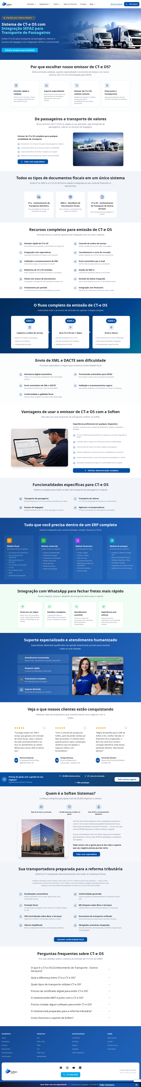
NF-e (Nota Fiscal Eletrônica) (18, 553)
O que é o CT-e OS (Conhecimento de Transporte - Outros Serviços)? (64, 969)
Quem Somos (112, 1038)
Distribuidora (6, 1056)
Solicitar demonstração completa (103, 470)
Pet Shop (75, 1042)
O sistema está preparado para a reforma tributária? (61, 1011)
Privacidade (111, 1049)
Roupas (74, 1045)
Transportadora (7, 1053)
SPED (10, 573)
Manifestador (41, 1056)
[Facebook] (61, 1068)
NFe (38, 1038)
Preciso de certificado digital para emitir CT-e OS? (59, 991)
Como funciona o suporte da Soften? (52, 1017)
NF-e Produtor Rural (16, 570)
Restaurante (6, 1049)
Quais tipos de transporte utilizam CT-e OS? (56, 984)
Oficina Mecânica (78, 1053)
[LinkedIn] (80, 1068)
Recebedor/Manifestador (17, 576)
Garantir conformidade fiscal (70, 939)
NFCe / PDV (41, 1042)
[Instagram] (67, 1068)
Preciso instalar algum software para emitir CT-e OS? (61, 1004)
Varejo (4, 1038)
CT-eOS (11, 567)
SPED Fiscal (41, 1053)
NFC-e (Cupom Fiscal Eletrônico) (16, 556)
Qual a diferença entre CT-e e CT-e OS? (53, 977)
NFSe (38, 1045)
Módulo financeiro (84, 546)
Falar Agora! (133, 4)
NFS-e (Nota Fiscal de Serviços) (16, 561)
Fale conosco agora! (127, 779)
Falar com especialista (34, 161)
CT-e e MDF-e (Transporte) (18, 565)
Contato (110, 1042)
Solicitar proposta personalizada (20, 50)
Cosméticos (76, 1038)
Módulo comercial (49, 546)
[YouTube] (74, 1068)
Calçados (75, 1049)
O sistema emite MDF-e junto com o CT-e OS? (57, 997)
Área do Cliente (116, 4)
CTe (38, 1049)
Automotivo (5, 1042)
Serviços (4, 1045)
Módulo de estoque (119, 546)
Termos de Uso (112, 1045)
